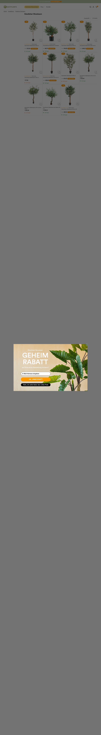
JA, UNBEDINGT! (36, 379)
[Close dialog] (86, 344)
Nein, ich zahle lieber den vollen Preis (35, 385)
